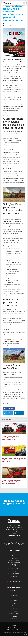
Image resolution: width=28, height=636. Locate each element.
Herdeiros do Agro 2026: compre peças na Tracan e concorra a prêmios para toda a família (14, 459)
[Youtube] (9, 543)
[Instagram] (6, 543)
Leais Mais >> (5, 442)
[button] (24, 3)
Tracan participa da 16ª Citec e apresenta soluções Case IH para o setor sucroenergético (12, 437)
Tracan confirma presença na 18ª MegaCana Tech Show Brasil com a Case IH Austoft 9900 (12, 482)
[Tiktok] (19, 543)
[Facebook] (15, 543)
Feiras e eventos (9, 24)
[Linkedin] (12, 543)
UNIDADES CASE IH (14, 587)
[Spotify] (22, 543)
